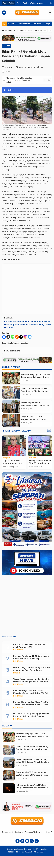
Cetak (7, 71)
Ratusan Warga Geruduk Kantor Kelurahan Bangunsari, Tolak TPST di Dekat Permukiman (30, 693)
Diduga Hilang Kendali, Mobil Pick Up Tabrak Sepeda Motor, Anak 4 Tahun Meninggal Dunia (30, 704)
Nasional (12, 24)
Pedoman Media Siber (34, 832)
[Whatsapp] (12, 337)
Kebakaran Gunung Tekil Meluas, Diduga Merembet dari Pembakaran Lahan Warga (32, 788)
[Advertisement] (27, 606)
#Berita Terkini (26, 30)
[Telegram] (30, 337)
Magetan (6, 46)
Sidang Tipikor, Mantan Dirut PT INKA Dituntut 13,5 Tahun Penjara (40, 463)
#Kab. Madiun (40, 30)
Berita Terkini (13, 343)
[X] (8, 337)
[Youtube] (27, 841)
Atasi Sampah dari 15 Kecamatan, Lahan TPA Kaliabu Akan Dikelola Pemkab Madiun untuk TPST (31, 762)
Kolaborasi (19, 832)
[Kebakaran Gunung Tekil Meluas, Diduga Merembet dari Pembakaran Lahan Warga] (9, 788)
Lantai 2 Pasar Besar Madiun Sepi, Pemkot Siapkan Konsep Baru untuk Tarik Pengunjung (35, 391)
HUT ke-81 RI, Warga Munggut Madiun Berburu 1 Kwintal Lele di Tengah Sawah (31, 716)
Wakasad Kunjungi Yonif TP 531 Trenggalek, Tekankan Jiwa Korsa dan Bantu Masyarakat (35, 377)
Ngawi (49, 24)
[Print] (17, 337)
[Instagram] (25, 337)
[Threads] (21, 337)
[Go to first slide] (50, 431)
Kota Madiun (24, 24)
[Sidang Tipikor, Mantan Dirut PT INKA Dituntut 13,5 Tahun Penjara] (40, 445)
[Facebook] (4, 337)
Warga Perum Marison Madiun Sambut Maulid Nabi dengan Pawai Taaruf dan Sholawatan (31, 681)
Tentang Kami (7, 832)
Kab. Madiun (38, 24)
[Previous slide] (47, 431)
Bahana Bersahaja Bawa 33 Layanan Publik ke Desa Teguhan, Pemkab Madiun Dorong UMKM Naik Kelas (27, 324)
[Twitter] (32, 841)
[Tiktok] (37, 841)
